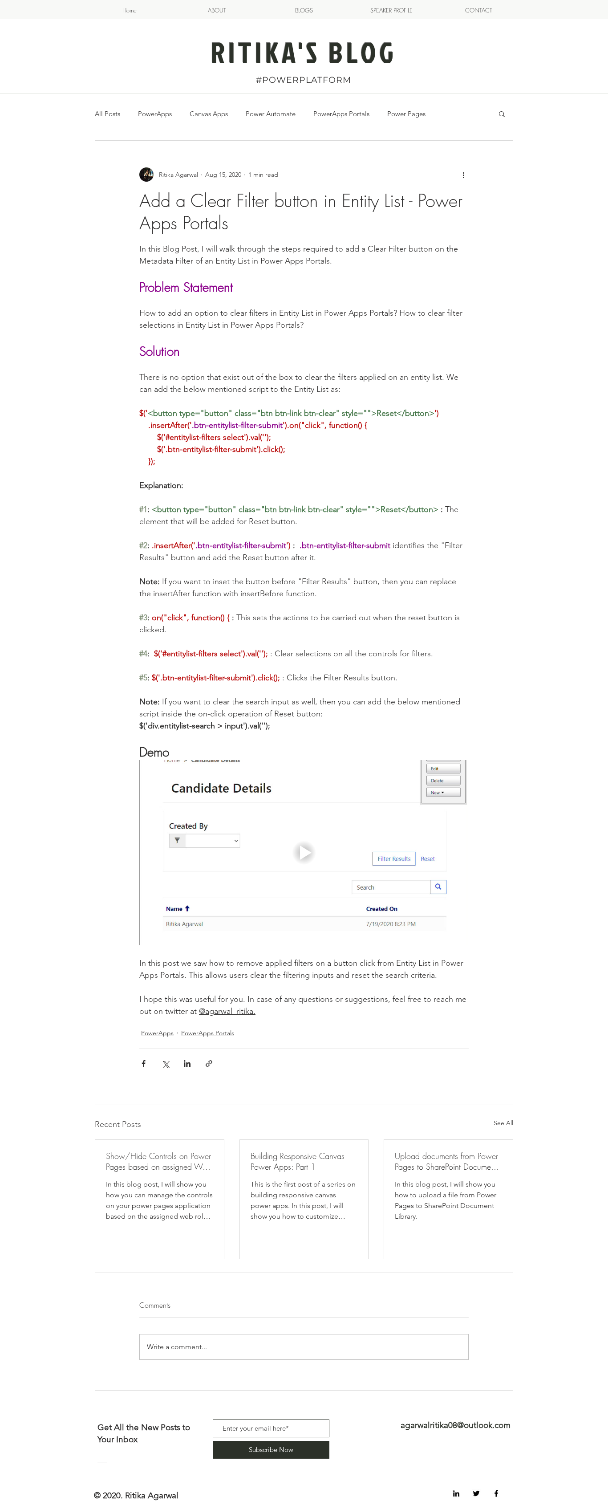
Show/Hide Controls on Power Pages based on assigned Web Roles (158, 1161)
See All (503, 1123)
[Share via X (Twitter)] (165, 1063)
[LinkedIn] (456, 1493)
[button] (502, 113)
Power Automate (271, 114)
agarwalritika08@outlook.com (456, 1425)
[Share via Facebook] (143, 1063)
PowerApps (155, 114)
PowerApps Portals (341, 114)
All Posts (107, 114)
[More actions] (463, 174)
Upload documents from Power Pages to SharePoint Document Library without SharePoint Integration (446, 1161)
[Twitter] (476, 1493)
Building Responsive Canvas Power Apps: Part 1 (298, 1161)
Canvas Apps (209, 114)
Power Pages (406, 114)
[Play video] (304, 852)
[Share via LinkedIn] (187, 1063)
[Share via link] (209, 1063)
